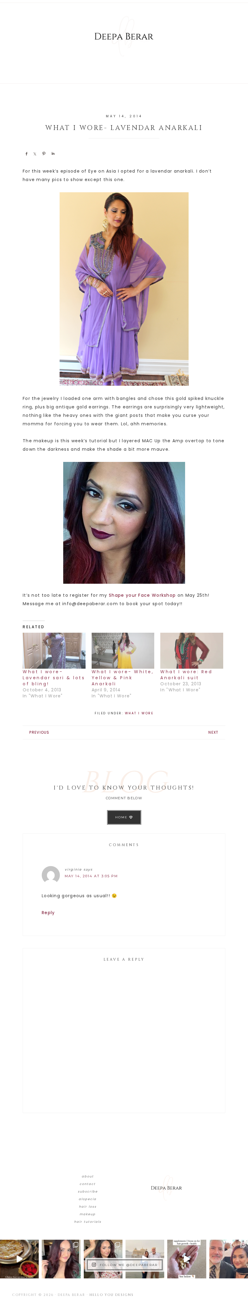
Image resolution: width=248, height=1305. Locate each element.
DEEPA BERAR (124, 36)
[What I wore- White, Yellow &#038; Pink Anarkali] (123, 651)
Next (213, 732)
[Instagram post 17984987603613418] (228, 1259)
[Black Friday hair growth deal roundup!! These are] (61, 1259)
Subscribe (88, 1191)
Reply (48, 913)
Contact (88, 1184)
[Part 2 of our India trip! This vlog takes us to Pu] (145, 1259)
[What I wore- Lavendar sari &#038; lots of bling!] (54, 651)
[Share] (26, 154)
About (88, 1176)
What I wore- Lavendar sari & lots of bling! (54, 678)
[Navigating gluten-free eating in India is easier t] (19, 1259)
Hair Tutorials (87, 1221)
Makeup (88, 1214)
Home (122, 817)
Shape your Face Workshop (142, 595)
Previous (39, 732)
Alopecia (87, 1199)
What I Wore (139, 713)
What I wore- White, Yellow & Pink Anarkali (123, 678)
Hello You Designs (112, 1295)
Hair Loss (87, 1206)
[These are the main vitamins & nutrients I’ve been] (186, 1259)
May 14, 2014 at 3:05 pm (91, 876)
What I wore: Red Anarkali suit (186, 675)
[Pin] (43, 154)
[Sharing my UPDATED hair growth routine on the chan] (103, 1259)
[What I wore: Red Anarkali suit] (191, 651)
